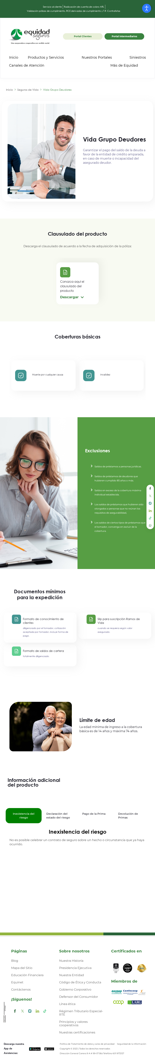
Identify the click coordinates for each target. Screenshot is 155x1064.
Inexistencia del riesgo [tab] (23, 815)
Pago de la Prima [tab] (93, 813)
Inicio (13, 57)
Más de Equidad (124, 65)
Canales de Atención (26, 65)
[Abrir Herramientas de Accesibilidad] (146, 8)
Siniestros (137, 57)
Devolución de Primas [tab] (128, 815)
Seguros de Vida (28, 89)
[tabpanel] (77, 838)
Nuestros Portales (97, 57)
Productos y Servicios (46, 57)
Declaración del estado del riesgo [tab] (58, 815)
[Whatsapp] (150, 525)
